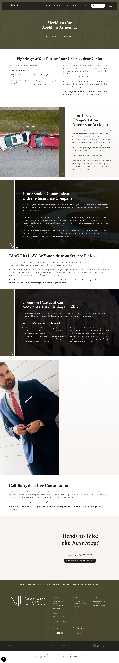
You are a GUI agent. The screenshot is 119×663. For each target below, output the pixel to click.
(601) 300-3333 (73, 657)
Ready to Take (80, 540)
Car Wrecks (69, 37)
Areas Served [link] (75, 584)
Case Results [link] (55, 584)
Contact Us (99, 6)
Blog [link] (89, 584)
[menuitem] (22, 584)
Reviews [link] (83, 584)
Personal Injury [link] (32, 584)
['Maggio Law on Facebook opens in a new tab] (74, 633)
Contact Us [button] (110, 659)
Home (47, 37)
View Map (56, 609)
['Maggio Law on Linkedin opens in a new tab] (81, 633)
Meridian (56, 37)
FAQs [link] (48, 584)
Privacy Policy (62, 646)
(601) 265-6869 (75, 94)
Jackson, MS (57, 597)
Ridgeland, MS (58, 613)
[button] (3, 659)
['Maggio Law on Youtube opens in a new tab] (77, 633)
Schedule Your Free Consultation (81, 561)
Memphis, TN (98, 597)
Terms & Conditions (52, 646)
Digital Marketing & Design (103, 645)
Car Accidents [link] (65, 584)
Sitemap (70, 646)
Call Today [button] (80, 555)
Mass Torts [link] (41, 584)
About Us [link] (22, 584)
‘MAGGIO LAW (84, 76)
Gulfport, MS (77, 597)
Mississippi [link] (96, 584)
